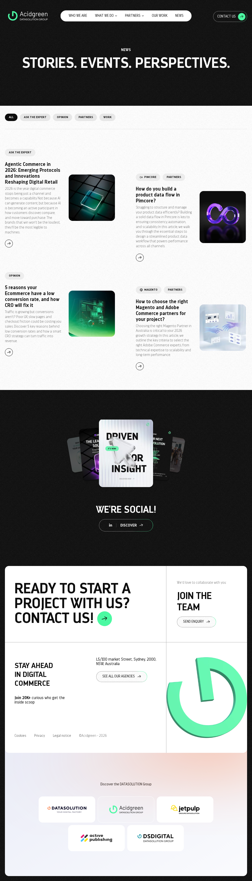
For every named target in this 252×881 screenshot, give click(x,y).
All (11, 117)
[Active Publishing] (96, 838)
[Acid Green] (126, 809)
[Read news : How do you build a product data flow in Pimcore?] (223, 217)
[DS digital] (155, 838)
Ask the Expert (35, 117)
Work (107, 117)
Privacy (39, 736)
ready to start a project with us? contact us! (73, 604)
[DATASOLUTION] (67, 809)
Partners (133, 16)
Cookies (20, 736)
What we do (104, 16)
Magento (151, 289)
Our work (159, 16)
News (179, 16)
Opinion (62, 117)
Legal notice (62, 736)
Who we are (78, 16)
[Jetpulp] (185, 809)
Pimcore (150, 177)
